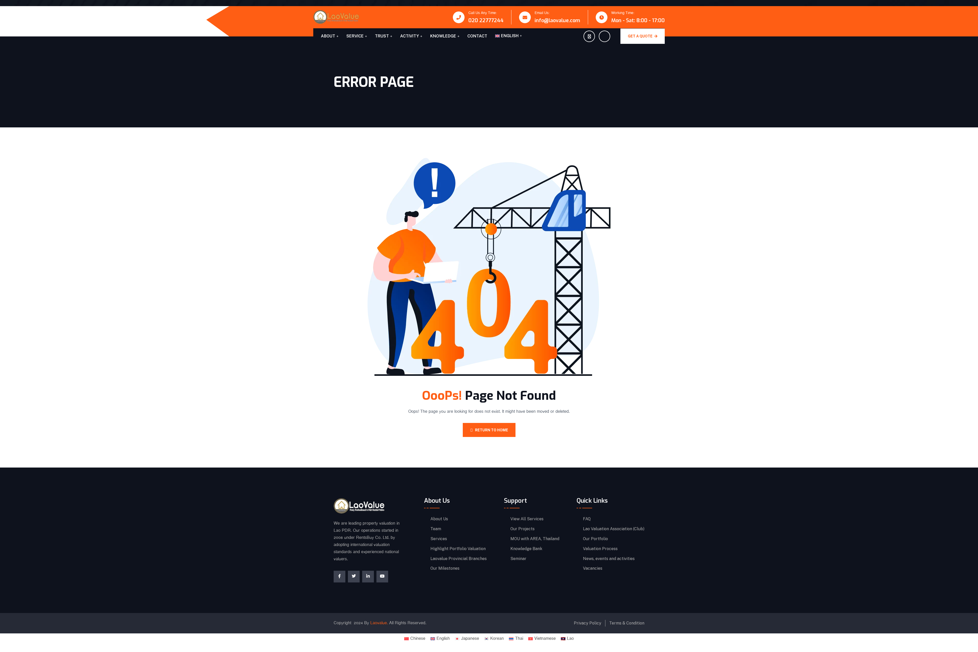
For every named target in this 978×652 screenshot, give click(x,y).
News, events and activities (609, 558)
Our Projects (522, 529)
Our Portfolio (595, 539)
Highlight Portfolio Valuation (458, 549)
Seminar (518, 558)
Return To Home (491, 430)
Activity (409, 36)
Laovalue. (379, 623)
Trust (382, 36)
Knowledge (443, 36)
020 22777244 (486, 20)
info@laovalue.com (557, 20)
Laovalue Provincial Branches (458, 558)
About (328, 36)
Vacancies (592, 568)
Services (438, 539)
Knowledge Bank (526, 549)
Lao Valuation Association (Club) (613, 529)
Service (355, 36)
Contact (477, 36)
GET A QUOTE (640, 36)
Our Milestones (444, 568)
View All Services (527, 519)
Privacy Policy (587, 623)
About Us (439, 519)
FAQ (587, 519)
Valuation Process (600, 549)
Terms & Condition (626, 623)
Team (435, 529)
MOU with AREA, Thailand (534, 539)
